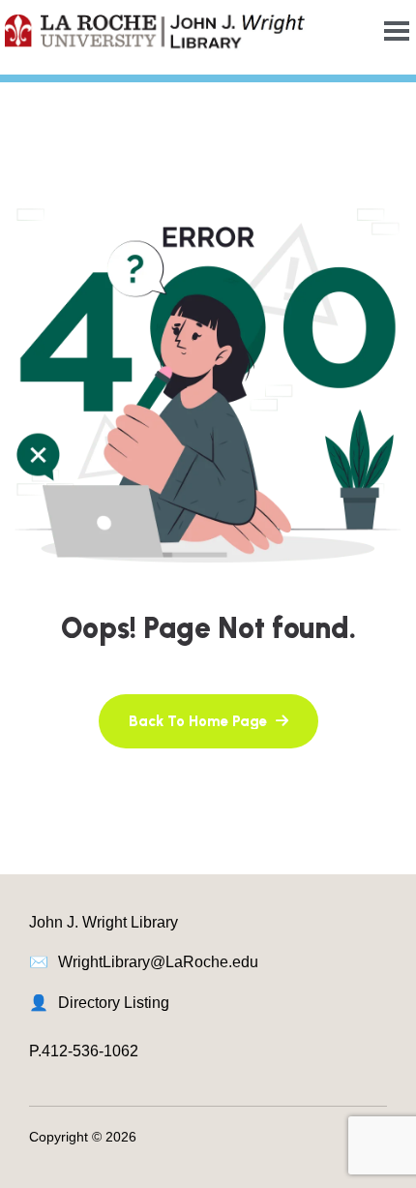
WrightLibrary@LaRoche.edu (158, 962)
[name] (208, 721)
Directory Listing (113, 1002)
